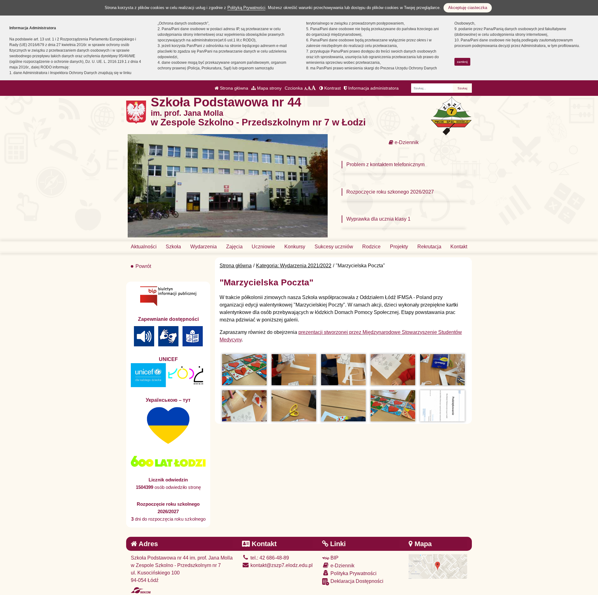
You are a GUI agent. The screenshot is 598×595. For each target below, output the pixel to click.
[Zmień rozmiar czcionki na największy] (313, 88)
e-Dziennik (406, 142)
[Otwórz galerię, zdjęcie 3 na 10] (343, 369)
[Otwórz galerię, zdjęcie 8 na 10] (343, 405)
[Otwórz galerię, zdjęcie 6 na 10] (244, 405)
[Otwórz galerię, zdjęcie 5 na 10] (442, 369)
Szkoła (173, 246)
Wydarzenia (203, 246)
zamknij (462, 61)
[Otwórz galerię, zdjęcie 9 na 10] (393, 405)
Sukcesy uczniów (334, 246)
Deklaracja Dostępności (356, 581)
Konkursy (294, 246)
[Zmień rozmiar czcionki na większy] (309, 88)
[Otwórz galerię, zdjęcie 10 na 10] (442, 405)
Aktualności (144, 246)
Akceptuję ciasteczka (467, 7)
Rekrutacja (429, 246)
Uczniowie (263, 246)
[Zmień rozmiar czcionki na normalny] (305, 88)
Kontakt (458, 246)
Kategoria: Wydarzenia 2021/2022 (293, 265)
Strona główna (233, 88)
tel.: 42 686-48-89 (269, 557)
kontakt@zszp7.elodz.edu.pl (281, 565)
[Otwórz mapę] (438, 566)
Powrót (143, 266)
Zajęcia (234, 246)
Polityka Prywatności (353, 573)
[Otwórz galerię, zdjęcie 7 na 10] (294, 405)
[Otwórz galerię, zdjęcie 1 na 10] (244, 369)
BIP (334, 557)
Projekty (399, 246)
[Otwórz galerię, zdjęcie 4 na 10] (393, 369)
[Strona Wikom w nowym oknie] (140, 590)
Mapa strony (269, 88)
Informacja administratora (373, 88)
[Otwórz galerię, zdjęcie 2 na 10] (294, 369)
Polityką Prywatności (246, 7)
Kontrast (332, 88)
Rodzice (371, 246)
